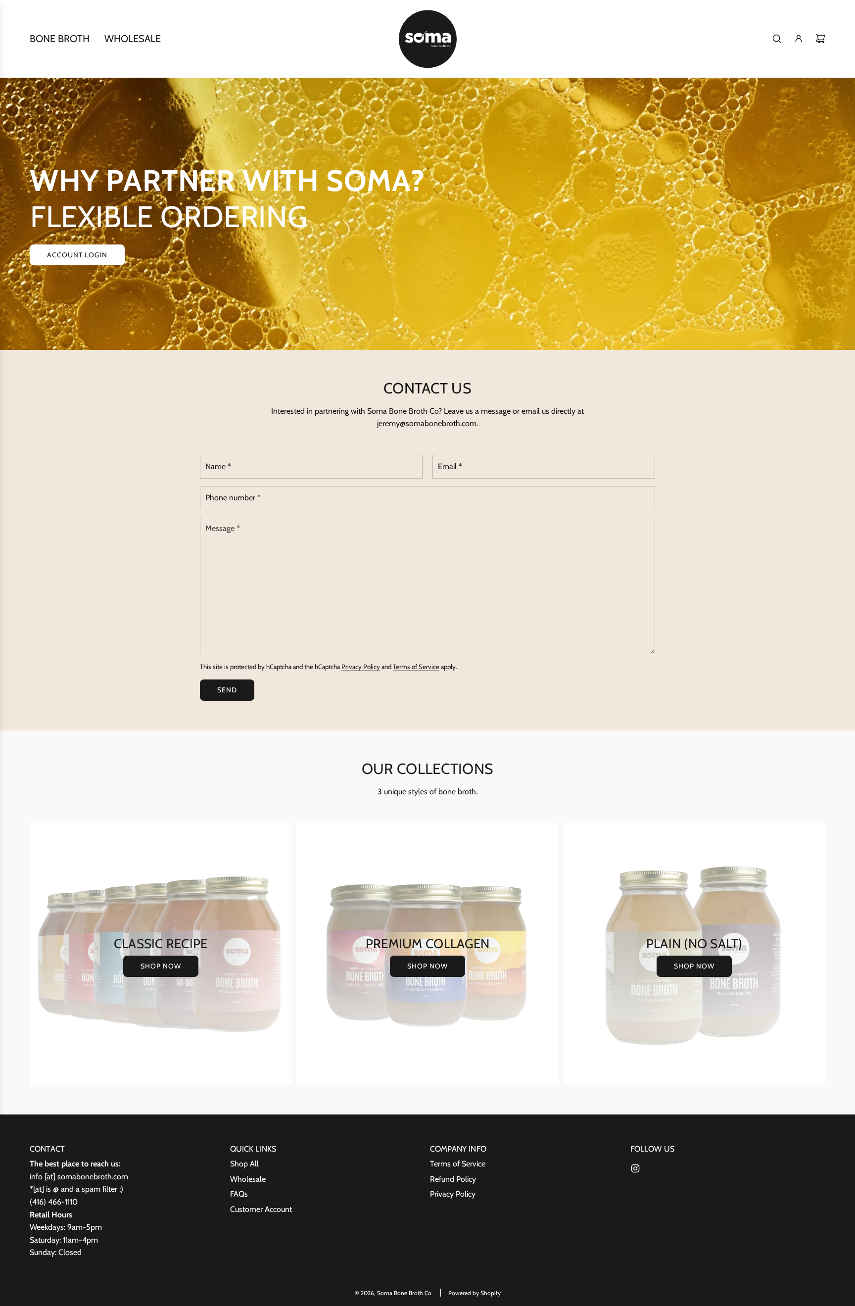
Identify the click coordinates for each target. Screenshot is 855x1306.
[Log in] (798, 38)
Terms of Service (416, 667)
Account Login (77, 254)
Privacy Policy (360, 667)
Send (227, 690)
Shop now (161, 966)
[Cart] (820, 38)
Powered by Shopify (474, 1293)
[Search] (777, 38)
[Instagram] (635, 1168)
